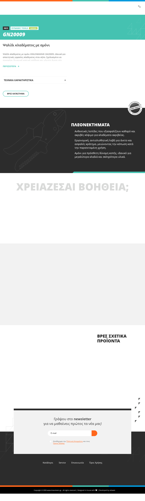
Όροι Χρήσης (95, 462)
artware (112, 490)
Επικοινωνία (77, 462)
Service (62, 462)
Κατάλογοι (48, 462)
